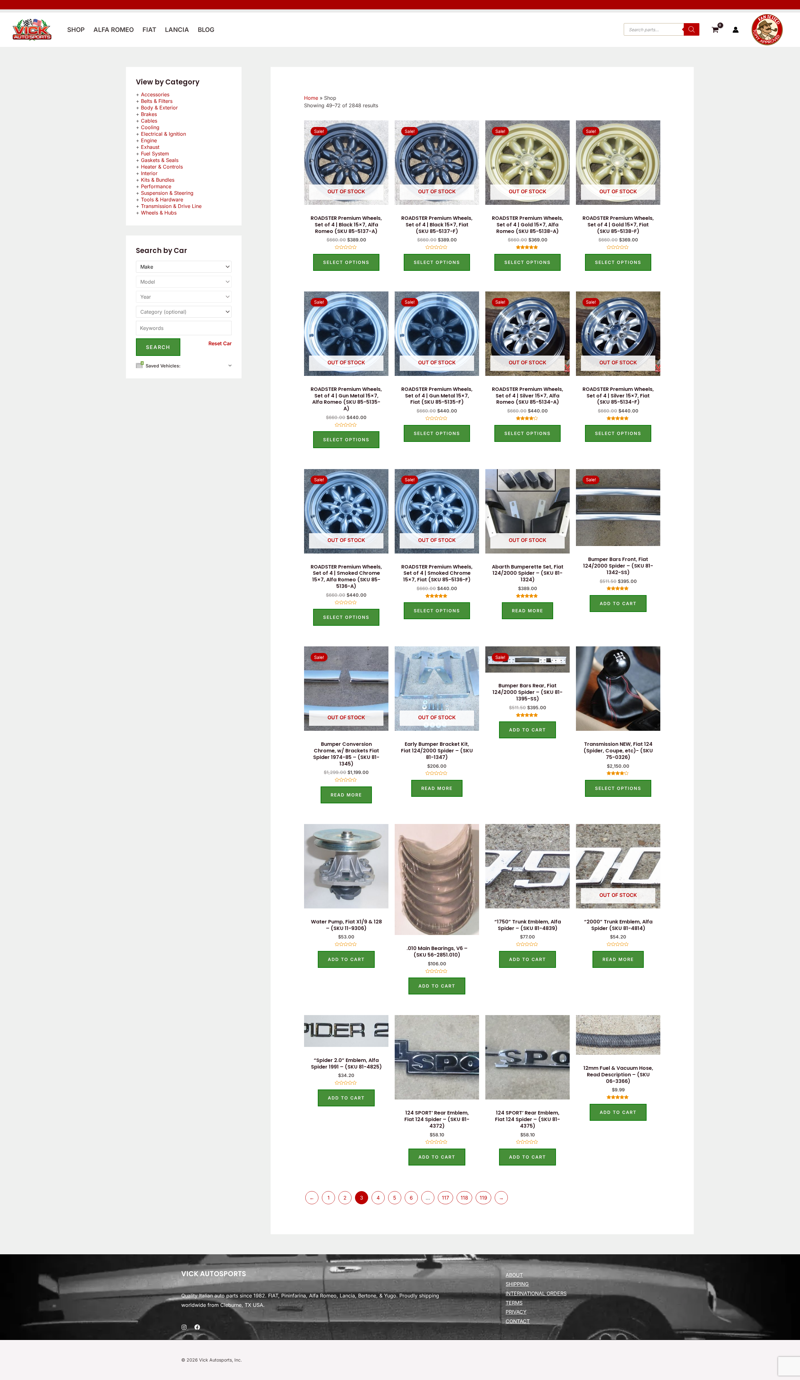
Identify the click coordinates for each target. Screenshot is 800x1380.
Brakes (149, 114)
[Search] (691, 29)
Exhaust (150, 147)
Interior (149, 173)
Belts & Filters (156, 101)
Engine (149, 140)
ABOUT (514, 1275)
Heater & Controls (162, 167)
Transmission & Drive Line (171, 206)
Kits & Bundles (157, 180)
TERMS (514, 1303)
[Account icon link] (735, 30)
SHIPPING (517, 1284)
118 (464, 1198)
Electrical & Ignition (163, 134)
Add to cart (618, 603)
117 (445, 1198)
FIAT (149, 29)
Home (311, 98)
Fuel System (155, 153)
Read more (527, 610)
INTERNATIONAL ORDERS (536, 1293)
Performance (156, 186)
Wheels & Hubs (159, 213)
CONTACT (518, 1321)
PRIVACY (516, 1312)
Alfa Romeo (113, 29)
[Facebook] (197, 1327)
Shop (76, 29)
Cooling (150, 127)
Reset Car (220, 343)
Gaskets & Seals (159, 160)
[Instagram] (184, 1327)
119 (483, 1198)
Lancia (177, 29)
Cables (149, 121)
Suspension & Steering (167, 193)
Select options (346, 262)
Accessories (155, 94)
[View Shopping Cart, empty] (715, 30)
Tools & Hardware (162, 199)
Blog (206, 29)
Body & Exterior (159, 107)
